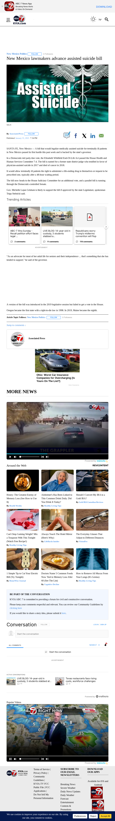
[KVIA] (23, 19)
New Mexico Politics (36, 317)
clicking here (16, 608)
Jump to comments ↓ (16, 325)
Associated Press (16, 134)
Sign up (103, 624)
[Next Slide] (106, 227)
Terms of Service (42, 769)
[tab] (15, 645)
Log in (96, 624)
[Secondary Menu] (10, 19)
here (64, 613)
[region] (57, 660)
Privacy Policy (40, 773)
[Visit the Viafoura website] (102, 696)
